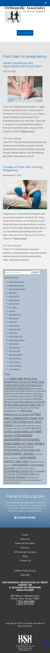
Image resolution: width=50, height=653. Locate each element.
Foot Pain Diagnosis (24, 399)
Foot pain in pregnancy (25, 145)
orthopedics (20, 464)
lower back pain (34, 428)
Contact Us (25, 560)
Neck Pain (13, 333)
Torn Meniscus (14, 369)
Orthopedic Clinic (16, 336)
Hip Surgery (13, 318)
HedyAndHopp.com (25, 650)
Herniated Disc (15, 315)
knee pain (21, 428)
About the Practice (16, 282)
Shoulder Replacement (14, 480)
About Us (25, 539)
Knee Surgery (14, 326)
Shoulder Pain (14, 351)
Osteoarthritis (14, 347)
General (12, 311)
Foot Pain (17, 138)
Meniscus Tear (14, 329)
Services (25, 547)
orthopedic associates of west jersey (24, 441)
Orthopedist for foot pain (24, 156)
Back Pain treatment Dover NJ (20, 380)
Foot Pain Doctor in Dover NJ (26, 142)
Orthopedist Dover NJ (18, 471)
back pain (16, 378)
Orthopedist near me (27, 474)
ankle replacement (16, 285)
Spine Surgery (14, 362)
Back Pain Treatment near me (24, 383)
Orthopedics (14, 344)
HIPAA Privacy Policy (25, 570)
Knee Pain (13, 322)
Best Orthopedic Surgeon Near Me (18, 396)
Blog (25, 556)
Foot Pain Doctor (21, 249)
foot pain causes (9, 399)
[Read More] (28, 131)
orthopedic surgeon (17, 340)
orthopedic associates (18, 437)
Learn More (26, 517)
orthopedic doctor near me (20, 459)
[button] (47, 643)
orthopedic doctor (19, 453)
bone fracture (14, 300)
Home (25, 535)
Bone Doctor (14, 296)
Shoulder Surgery (16, 355)
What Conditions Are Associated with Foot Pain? (22, 64)
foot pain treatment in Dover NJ (31, 149)
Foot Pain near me (23, 408)
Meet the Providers (25, 543)
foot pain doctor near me (24, 404)
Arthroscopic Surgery (17, 289)
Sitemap (25, 575)
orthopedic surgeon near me (25, 468)
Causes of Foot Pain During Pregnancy (22, 168)
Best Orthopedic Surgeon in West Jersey (26, 393)
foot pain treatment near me (14, 152)
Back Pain (13, 293)
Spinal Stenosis (15, 358)
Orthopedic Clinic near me (22, 449)
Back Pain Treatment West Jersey (23, 386)
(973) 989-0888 (25, 32)
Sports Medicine (15, 366)
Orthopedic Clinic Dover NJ (19, 446)
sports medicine (15, 482)
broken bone (14, 304)
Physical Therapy (15, 477)
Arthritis (7, 379)
